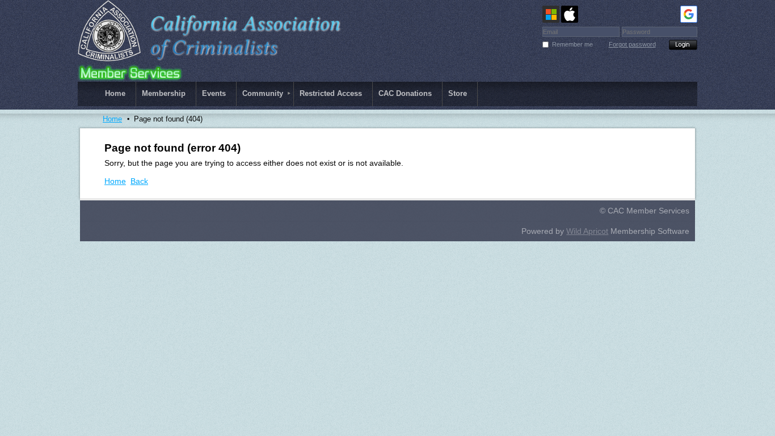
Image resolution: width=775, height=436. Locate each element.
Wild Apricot (587, 231)
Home (112, 119)
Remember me (572, 44)
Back (139, 181)
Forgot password (632, 44)
